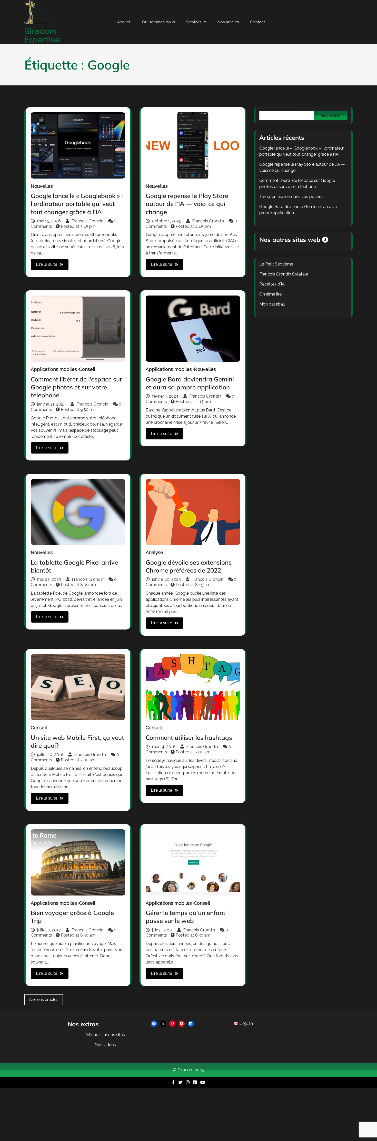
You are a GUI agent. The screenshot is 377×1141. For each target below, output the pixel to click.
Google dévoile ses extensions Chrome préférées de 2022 (189, 566)
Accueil (124, 22)
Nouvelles (42, 186)
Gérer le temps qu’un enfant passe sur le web (185, 916)
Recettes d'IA (272, 284)
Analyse (154, 552)
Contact (257, 22)
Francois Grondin (87, 221)
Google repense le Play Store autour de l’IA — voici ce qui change (187, 203)
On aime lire (270, 294)
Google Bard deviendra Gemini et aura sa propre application (190, 383)
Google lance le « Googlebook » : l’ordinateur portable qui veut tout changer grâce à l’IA (77, 203)
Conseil (87, 369)
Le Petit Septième (276, 264)
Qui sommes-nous (158, 22)
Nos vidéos (105, 1044)
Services (193, 22)
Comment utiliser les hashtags (189, 737)
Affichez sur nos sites (105, 1034)
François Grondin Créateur (283, 274)
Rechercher (331, 115)
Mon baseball (272, 304)
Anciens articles (43, 999)
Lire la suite (46, 264)
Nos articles (228, 22)
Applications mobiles (54, 369)
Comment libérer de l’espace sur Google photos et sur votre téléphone (76, 387)
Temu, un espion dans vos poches (291, 196)
